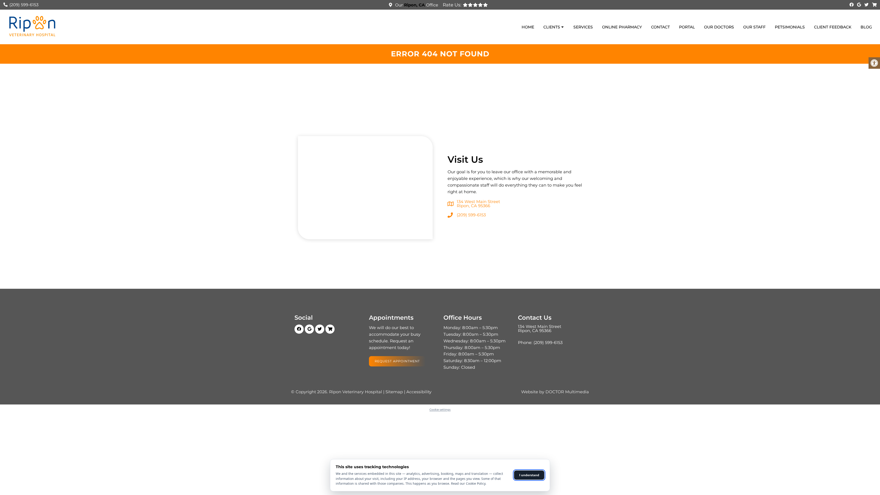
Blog (866, 27)
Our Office (416, 5)
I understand (529, 475)
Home (528, 27)
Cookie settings (440, 409)
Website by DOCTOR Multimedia (555, 392)
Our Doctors (719, 27)
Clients (551, 27)
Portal (687, 27)
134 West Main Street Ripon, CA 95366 (478, 204)
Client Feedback (832, 27)
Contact (660, 27)
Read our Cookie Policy (468, 483)
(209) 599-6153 (23, 4)
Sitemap (394, 392)
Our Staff (754, 27)
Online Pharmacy (622, 27)
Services (583, 27)
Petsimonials (790, 27)
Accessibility (419, 392)
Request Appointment (397, 361)
